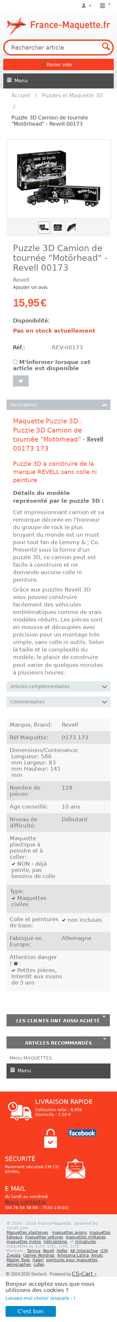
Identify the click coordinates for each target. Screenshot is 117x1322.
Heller (62, 1251)
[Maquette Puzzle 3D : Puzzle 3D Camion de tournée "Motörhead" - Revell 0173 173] (59, 179)
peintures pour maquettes (72, 1260)
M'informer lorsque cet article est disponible (51, 365)
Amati (97, 1255)
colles (38, 1264)
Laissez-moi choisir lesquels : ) (40, 1298)
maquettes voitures (44, 1237)
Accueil (20, 95)
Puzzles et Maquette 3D (72, 95)
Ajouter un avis (30, 287)
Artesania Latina (73, 1255)
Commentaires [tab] (27, 701)
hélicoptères (55, 1241)
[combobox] (58, 47)
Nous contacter (25, 1202)
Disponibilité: (31, 321)
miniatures (85, 1241)
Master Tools (18, 1260)
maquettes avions (69, 1232)
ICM (104, 1251)
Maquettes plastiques (27, 1232)
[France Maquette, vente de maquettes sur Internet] (58, 24)
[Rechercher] (106, 47)
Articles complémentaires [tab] (40, 686)
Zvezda (13, 1255)
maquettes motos (23, 1241)
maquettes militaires (86, 1237)
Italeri (38, 1260)
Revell (95, 439)
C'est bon (31, 1311)
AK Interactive (84, 1251)
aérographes (18, 1264)
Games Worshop (39, 1255)
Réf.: (19, 347)
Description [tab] (23, 404)
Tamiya (33, 1251)
